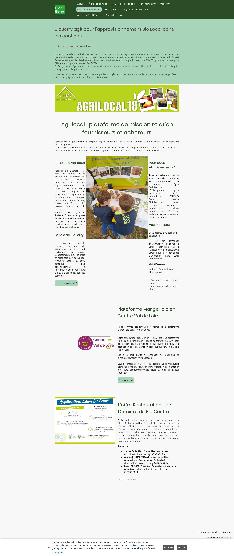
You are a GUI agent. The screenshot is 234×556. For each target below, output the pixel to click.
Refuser (182, 547)
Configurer (58, 552)
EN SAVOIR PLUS (127, 479)
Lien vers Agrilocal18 (66, 283)
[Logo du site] (60, 9)
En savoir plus (126, 380)
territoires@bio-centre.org (136, 454)
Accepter (168, 547)
